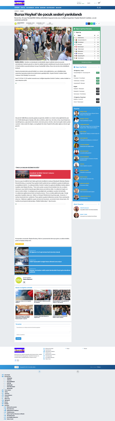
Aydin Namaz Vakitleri (50, 351)
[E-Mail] (24, 282)
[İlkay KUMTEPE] (76, 139)
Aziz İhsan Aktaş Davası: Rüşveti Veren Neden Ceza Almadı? (89, 114)
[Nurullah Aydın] (76, 171)
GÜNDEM (16, 7)
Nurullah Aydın (84, 170)
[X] (18, 360)
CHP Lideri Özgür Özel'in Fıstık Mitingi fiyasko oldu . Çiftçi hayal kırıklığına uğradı (89, 127)
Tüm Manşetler (48, 355)
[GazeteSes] (19, 3)
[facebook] (39, 372)
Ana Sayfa (7, 374)
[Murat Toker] (76, 215)
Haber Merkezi (27, 279)
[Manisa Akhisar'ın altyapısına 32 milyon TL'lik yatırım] (61, 294)
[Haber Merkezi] (19, 280)
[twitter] (78, 372)
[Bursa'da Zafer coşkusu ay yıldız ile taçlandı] (43, 294)
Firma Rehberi (8, 395)
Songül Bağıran (84, 144)
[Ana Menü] (100, 7)
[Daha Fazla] (94, 24)
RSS (17, 367)
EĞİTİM (37, 7)
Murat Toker (83, 214)
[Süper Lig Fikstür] (98, 67)
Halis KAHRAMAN (84, 156)
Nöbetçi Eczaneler (49, 348)
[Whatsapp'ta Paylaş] (91, 24)
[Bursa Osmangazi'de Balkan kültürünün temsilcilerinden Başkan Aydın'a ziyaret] (24, 309)
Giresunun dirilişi (84, 185)
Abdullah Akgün (84, 183)
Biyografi (7, 400)
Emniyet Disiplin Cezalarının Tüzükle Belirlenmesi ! (89, 159)
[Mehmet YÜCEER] (76, 119)
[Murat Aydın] (76, 113)
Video (6, 391)
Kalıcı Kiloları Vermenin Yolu (87, 178)
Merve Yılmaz (83, 177)
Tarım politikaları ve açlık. (86, 120)
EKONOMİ (42, 7)
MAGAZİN (58, 7)
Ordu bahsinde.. (84, 198)
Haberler (16, 11)
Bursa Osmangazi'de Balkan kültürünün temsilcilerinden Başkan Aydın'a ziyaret (23, 317)
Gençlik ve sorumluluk (85, 172)
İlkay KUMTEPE (84, 138)
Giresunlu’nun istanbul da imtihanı (88, 216)
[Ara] (98, 7)
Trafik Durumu (48, 353)
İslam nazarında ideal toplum (87, 191)
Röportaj (7, 398)
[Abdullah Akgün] (76, 184)
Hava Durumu (48, 350)
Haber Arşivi (48, 358)
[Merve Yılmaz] (76, 177)
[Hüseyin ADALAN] (76, 208)
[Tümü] (98, 108)
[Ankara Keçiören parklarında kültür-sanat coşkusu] (61, 309)
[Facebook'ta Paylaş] (87, 24)
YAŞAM (21, 11)
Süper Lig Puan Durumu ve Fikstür (15, 413)
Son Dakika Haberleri (49, 357)
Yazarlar (7, 393)
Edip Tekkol (83, 131)
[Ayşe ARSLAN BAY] (76, 152)
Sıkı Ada (82, 164)
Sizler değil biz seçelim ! (86, 165)
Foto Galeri (8, 390)
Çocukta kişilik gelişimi (85, 153)
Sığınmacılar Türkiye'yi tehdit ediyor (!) (89, 133)
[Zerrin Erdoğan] (76, 126)
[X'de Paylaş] (89, 24)
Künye (68, 348)
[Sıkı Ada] (76, 165)
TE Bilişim (99, 367)
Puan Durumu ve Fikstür (50, 354)
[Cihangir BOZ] (76, 190)
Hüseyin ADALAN (84, 208)
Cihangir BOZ (83, 189)
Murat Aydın (83, 111)
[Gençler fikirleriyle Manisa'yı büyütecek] (43, 309)
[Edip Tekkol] (76, 132)
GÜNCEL (23, 7)
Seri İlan (7, 396)
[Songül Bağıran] (76, 145)
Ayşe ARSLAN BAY (84, 151)
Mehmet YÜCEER (84, 118)
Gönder (18, 338)
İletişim (85, 348)
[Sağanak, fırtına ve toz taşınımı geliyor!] (24, 294)
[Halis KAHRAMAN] (76, 158)
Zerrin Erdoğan (84, 124)
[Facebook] (15, 360)
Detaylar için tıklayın (87, 62)
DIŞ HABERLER (30, 7)
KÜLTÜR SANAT (51, 7)
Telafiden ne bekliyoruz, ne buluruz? (89, 140)
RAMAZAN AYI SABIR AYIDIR (87, 146)
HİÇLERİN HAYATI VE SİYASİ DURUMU (89, 209)
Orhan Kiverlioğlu (85, 196)
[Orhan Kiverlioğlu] (76, 197)
